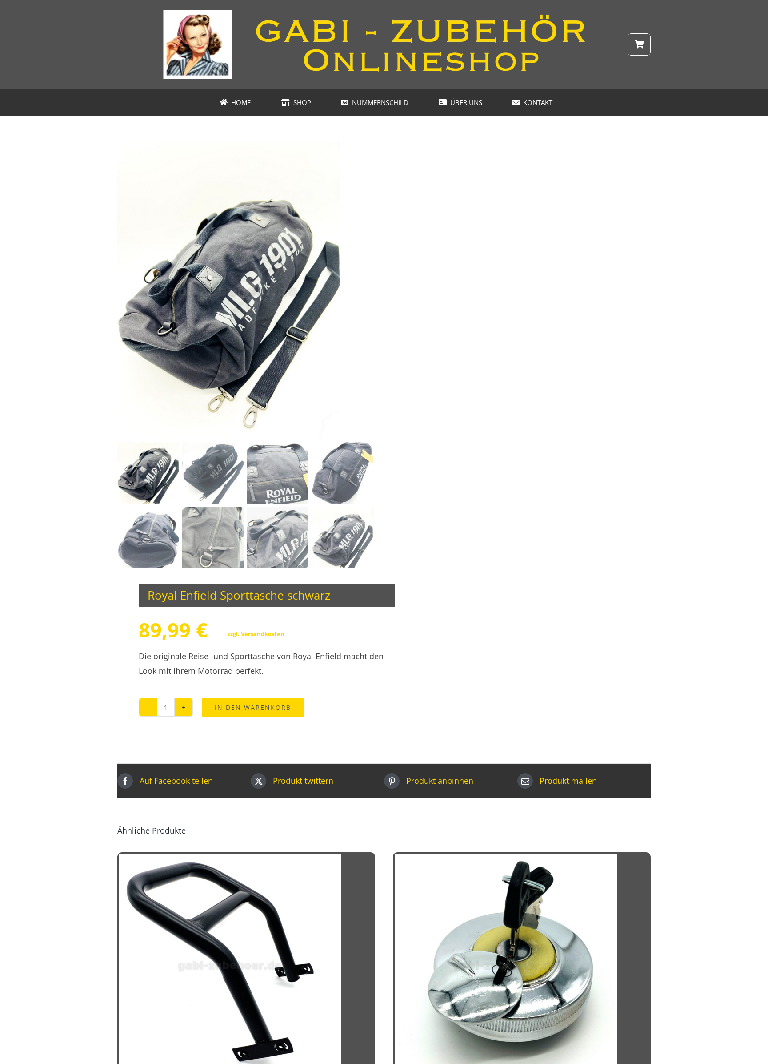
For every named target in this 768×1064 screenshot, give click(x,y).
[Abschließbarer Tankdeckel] (506, 861)
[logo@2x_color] (384, 13)
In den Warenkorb (253, 707)
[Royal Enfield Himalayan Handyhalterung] (230, 861)
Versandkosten (262, 634)
